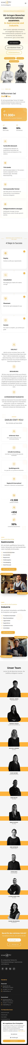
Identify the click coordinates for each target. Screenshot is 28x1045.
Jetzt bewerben (14, 42)
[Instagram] (6, 968)
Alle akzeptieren (14, 1041)
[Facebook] (2, 968)
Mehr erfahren (21, 1031)
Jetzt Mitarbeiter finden (14, 47)
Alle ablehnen (14, 1034)
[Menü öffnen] (25, 3)
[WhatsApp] (14, 968)
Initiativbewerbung (14, 52)
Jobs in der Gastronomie (8, 569)
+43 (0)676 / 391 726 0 (8, 989)
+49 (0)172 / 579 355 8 (8, 1002)
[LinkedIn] (10, 968)
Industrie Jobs (4, 1014)
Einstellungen (15, 1037)
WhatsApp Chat (15, 944)
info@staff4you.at (7, 991)
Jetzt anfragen (13, 940)
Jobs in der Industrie (8, 632)
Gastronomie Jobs (5, 1012)
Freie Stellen (4, 1017)
